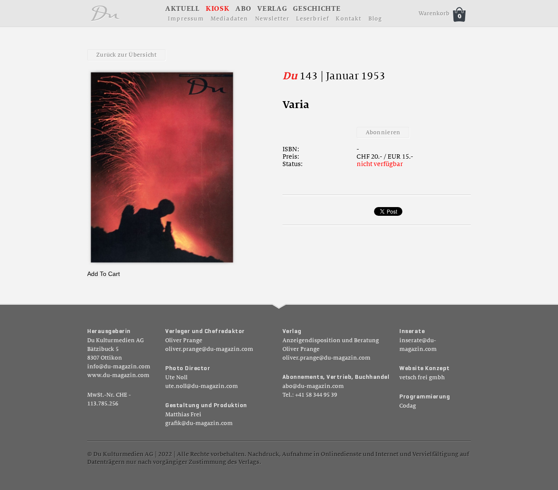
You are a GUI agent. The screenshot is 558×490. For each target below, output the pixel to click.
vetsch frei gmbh (422, 377)
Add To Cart (103, 273)
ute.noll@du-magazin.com (201, 386)
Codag (407, 406)
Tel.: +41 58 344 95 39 (309, 395)
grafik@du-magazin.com (199, 423)
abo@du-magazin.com (313, 386)
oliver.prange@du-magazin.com (209, 349)
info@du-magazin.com (118, 367)
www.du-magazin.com (118, 375)
